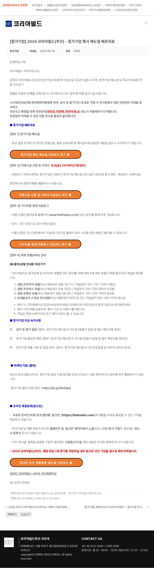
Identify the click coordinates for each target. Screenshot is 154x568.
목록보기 (12, 514)
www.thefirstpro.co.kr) (64, 215)
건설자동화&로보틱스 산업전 (86, 5)
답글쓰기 (25, 514)
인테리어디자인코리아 (73, 9)
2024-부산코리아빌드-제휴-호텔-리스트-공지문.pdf (38, 493)
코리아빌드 (37, 5)
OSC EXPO (135, 5)
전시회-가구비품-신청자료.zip (84, 493)
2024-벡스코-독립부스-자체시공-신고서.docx (35, 498)
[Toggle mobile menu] (146, 23)
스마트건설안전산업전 (126, 9)
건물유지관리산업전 (57, 5)
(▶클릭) (15, 264)
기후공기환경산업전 (115, 5)
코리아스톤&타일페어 (100, 9)
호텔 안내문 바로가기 (32, 264)
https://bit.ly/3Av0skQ (56, 388)
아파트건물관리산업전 (46, 9)
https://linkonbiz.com (78, 415)
